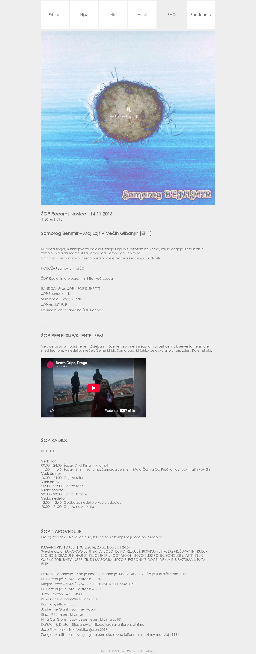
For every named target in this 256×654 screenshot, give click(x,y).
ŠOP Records (92, 310)
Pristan (55, 14)
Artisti (142, 14)
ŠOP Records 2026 (122, 651)
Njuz (84, 14)
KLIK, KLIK (48, 451)
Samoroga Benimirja (124, 253)
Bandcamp (200, 14)
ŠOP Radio (49, 278)
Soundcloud (59, 293)
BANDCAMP (51, 288)
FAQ (172, 14)
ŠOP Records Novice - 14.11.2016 (76, 213)
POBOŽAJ (49, 268)
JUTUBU (60, 305)
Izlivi (113, 14)
